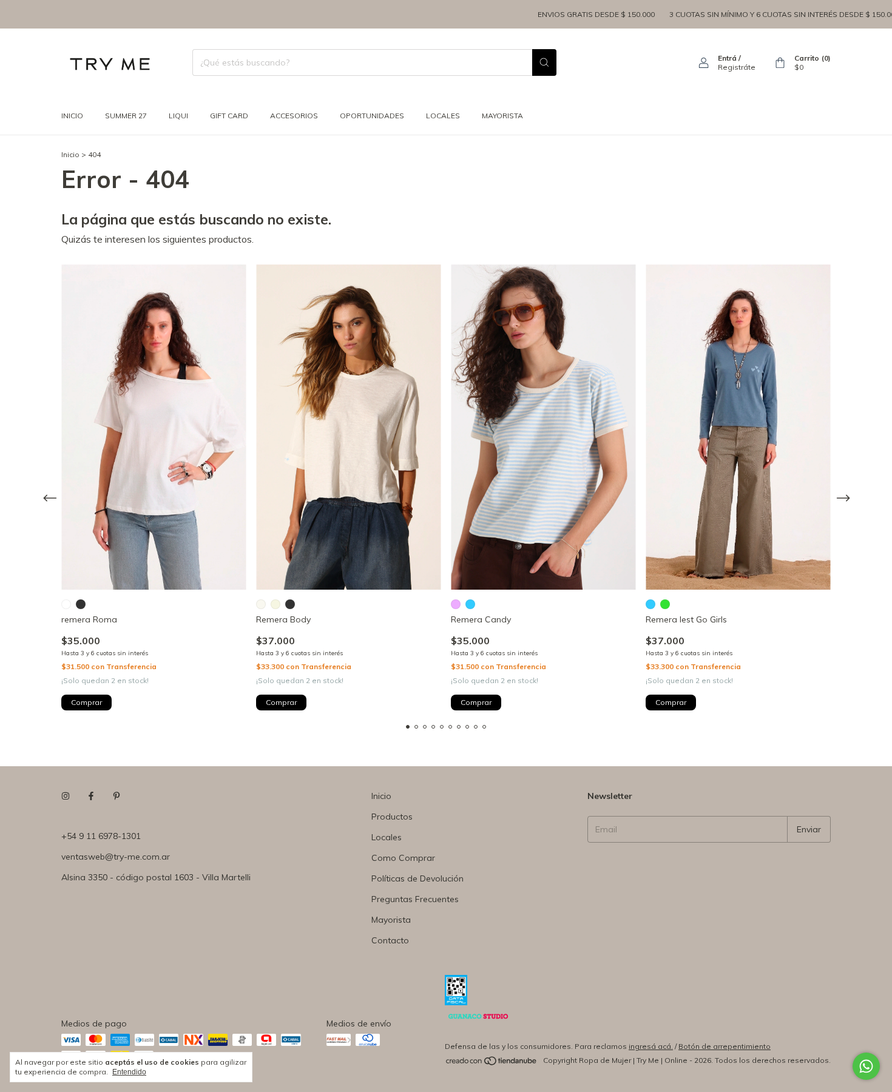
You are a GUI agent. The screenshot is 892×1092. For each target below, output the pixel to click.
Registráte (736, 67)
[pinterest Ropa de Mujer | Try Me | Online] (116, 795)
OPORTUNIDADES (372, 115)
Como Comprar (403, 857)
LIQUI (178, 115)
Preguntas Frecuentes (415, 899)
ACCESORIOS (294, 115)
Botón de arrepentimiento (724, 1046)
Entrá (727, 57)
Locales (386, 837)
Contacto (390, 940)
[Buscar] (544, 62)
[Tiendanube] (492, 1063)
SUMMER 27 (126, 115)
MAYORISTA (502, 115)
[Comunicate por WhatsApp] (866, 1066)
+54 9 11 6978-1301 (101, 836)
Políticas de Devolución (417, 878)
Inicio (72, 115)
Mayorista (391, 919)
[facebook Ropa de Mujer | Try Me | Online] (91, 795)
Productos (392, 816)
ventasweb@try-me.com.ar (115, 856)
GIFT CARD (229, 115)
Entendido (129, 1072)
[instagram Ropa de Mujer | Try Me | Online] (65, 795)
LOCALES (443, 115)
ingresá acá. (651, 1046)
